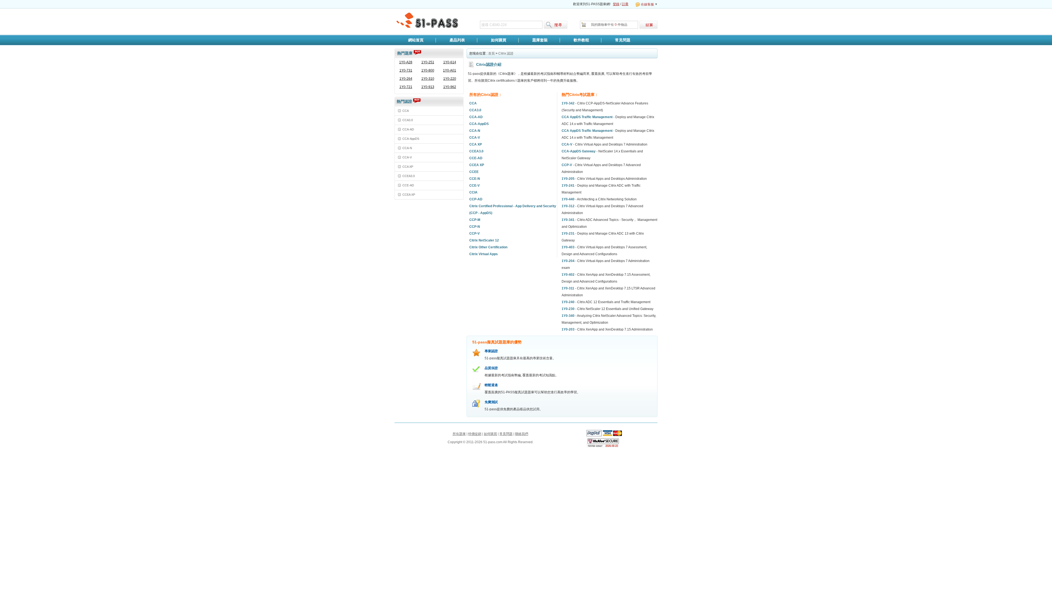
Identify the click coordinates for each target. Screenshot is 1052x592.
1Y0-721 (405, 87)
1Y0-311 (568, 288)
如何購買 (498, 40)
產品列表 (457, 40)
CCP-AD (475, 199)
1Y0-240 (568, 302)
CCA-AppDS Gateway (579, 151)
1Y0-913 (427, 87)
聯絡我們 (521, 434)
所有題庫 (459, 434)
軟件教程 (581, 40)
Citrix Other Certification (488, 247)
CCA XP (407, 166)
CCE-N (474, 179)
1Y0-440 (568, 199)
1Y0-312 (568, 206)
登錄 (616, 4)
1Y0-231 (568, 233)
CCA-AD (408, 129)
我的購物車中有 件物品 (609, 25)
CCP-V (474, 233)
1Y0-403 (568, 247)
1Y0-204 (568, 261)
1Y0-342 (568, 103)
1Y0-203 (568, 329)
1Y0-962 (449, 87)
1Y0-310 (427, 79)
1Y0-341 (568, 220)
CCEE (474, 172)
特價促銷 (474, 434)
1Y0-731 (405, 70)
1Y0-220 (449, 79)
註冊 (625, 4)
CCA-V (407, 157)
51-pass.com (428, 21)
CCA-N (407, 148)
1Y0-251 (427, 62)
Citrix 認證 (505, 53)
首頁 (491, 53)
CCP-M (474, 220)
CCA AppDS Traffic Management (587, 117)
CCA (405, 110)
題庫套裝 (540, 40)
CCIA (473, 192)
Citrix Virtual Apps (483, 254)
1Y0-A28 (405, 62)
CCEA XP (408, 194)
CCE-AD (408, 185)
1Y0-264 (405, 79)
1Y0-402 (568, 275)
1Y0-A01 (449, 70)
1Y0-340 (568, 316)
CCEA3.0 (408, 176)
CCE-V (474, 185)
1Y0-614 (449, 62)
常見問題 (622, 40)
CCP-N (474, 227)
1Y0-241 (568, 185)
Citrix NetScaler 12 (484, 240)
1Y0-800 (427, 70)
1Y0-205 (568, 179)
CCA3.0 (407, 120)
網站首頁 (416, 40)
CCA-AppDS (410, 138)
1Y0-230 (568, 309)
